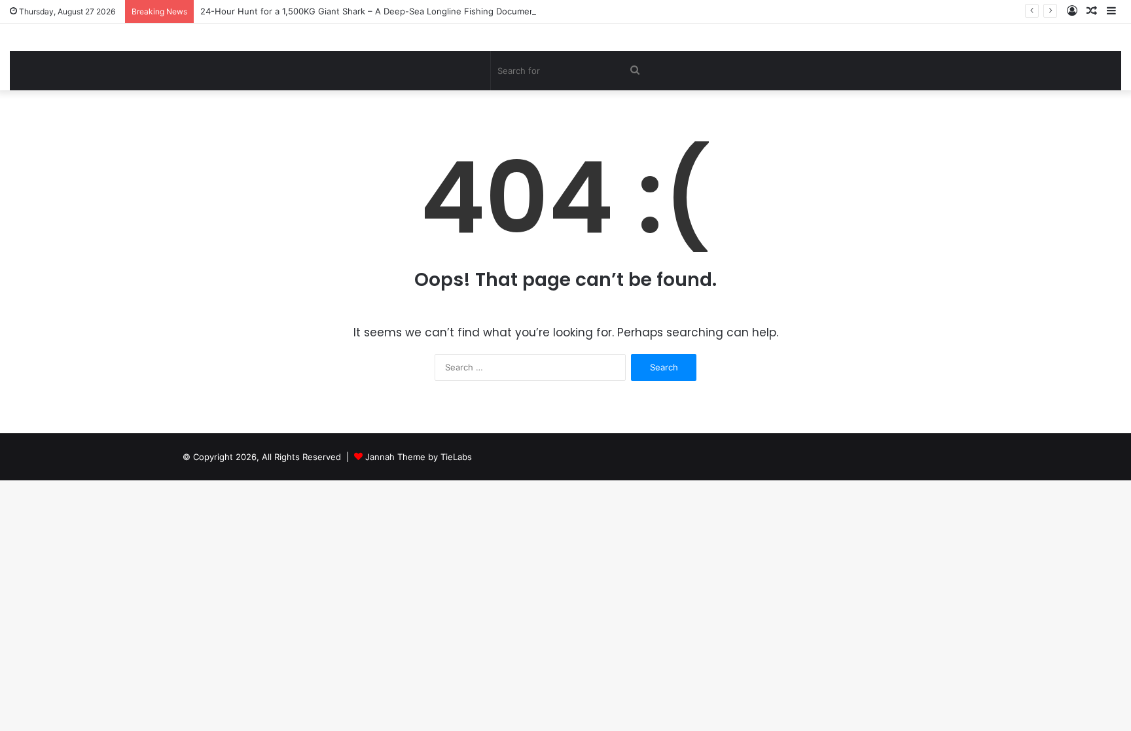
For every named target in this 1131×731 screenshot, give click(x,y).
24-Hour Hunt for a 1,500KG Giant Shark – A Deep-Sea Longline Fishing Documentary (375, 11)
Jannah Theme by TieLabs (418, 457)
